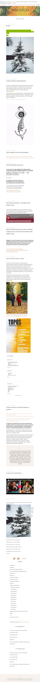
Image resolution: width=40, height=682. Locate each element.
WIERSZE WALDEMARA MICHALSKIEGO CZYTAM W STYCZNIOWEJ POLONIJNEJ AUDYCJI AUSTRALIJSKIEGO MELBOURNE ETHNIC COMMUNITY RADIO (19, 232)
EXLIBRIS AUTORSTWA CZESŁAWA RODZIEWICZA (16, 81)
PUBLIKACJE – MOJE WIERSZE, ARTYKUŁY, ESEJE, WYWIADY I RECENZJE (19, 612)
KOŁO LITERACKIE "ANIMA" (14, 577)
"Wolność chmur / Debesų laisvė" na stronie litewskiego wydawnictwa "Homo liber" (18, 631)
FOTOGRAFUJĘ (12, 573)
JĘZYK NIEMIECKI (13, 597)
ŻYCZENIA (8, 26)
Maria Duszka (20, 10)
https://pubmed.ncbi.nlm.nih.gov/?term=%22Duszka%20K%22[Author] (13, 190)
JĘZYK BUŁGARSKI (13, 591)
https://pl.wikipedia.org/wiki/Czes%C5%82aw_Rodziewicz (16, 99)
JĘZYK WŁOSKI (13, 609)
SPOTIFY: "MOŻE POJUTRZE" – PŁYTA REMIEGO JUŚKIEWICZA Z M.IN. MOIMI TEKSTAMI (20, 643)
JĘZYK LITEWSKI (13, 595)
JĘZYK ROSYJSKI (13, 601)
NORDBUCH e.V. (12, 639)
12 (20, 558)
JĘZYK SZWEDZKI (13, 605)
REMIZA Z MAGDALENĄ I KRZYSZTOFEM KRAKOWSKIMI (17, 152)
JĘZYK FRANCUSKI (13, 593)
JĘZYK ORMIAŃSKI (13, 599)
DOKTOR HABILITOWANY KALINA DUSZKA (14, 165)
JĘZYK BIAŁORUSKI (13, 589)
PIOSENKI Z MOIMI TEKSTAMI (14, 581)
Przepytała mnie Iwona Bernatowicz (13, 473)
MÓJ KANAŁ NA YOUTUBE (13, 579)
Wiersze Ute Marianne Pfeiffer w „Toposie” (15, 258)
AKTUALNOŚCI (8, 24)
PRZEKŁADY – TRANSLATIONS (14, 585)
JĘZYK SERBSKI (13, 603)
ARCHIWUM (11, 567)
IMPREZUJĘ (11, 575)
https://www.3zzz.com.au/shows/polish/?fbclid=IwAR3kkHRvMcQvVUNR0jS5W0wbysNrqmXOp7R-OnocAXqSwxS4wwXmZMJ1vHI (17, 250)
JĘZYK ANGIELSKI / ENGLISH (15, 587)
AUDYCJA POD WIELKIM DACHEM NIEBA (15, 569)
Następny (24, 558)
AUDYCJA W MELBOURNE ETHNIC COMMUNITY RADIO (17, 571)
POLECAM (11, 583)
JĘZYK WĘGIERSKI (13, 607)
